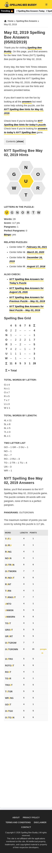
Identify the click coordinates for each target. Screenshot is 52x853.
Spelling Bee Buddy (29, 832)
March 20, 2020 (35, 252)
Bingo (7, 234)
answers (27, 101)
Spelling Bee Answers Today (31, 11)
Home (10, 21)
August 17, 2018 (36, 266)
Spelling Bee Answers (26, 21)
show (20, 141)
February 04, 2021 (37, 247)
